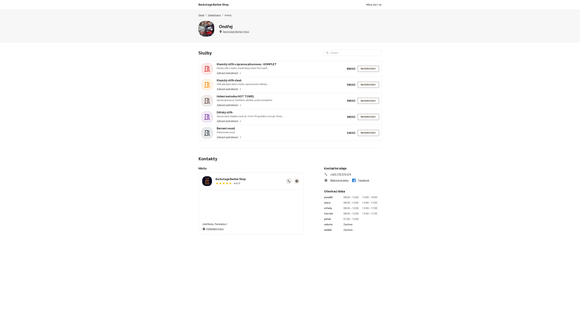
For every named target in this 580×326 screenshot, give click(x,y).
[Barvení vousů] (207, 133)
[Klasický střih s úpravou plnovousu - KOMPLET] (207, 69)
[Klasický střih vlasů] (207, 85)
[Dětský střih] (207, 117)
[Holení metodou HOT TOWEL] (207, 101)
